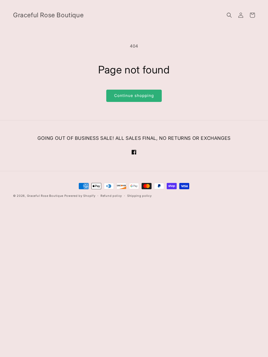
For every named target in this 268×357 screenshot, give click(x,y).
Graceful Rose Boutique (45, 196)
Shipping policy (139, 196)
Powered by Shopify (80, 196)
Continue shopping (134, 95)
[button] (229, 15)
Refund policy (111, 196)
